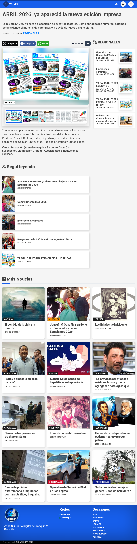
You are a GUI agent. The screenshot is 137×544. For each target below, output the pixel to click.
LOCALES (97, 524)
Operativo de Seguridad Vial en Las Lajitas (68, 489)
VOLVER (13, 4)
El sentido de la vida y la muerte (20, 326)
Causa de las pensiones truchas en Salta (20, 434)
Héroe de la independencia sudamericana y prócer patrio (112, 436)
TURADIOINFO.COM (24, 542)
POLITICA (97, 537)
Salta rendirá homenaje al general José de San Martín (113, 489)
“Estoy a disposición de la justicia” (21, 380)
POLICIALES (98, 527)
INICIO (95, 514)
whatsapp (66, 518)
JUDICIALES (98, 518)
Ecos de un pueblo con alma (68, 433)
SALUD (96, 521)
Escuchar (79, 43)
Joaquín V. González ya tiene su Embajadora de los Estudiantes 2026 (68, 328)
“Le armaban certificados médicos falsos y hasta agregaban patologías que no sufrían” (112, 382)
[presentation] (5, 116)
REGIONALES (30, 33)
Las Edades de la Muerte (111, 324)
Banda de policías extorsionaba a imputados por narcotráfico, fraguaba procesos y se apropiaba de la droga (22, 491)
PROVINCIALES (100, 534)
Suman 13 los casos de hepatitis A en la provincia (66, 380)
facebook (65, 514)
